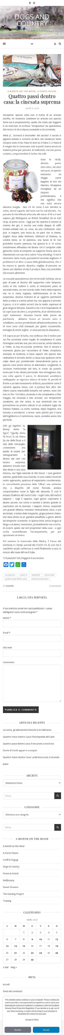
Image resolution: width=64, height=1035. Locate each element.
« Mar (6, 967)
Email (6, 632)
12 (56, 939)
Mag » (14, 967)
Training (7, 900)
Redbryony (8, 880)
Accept (46, 1030)
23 (32, 952)
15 (23, 946)
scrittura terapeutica (40, 579)
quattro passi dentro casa (16, 579)
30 (32, 959)
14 (15, 946)
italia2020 (36, 575)
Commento (8, 662)
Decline (17, 1030)
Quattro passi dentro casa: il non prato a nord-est (28, 743)
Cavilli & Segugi (10, 859)
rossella (10, 585)
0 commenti (55, 585)
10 (40, 939)
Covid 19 (23, 575)
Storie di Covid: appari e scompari (20, 750)
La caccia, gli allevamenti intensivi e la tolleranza (27, 729)
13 (7, 946)
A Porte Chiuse (47, 91)
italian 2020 (49, 575)
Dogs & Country (11, 866)
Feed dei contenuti (12, 991)
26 (56, 952)
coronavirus (10, 575)
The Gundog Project (13, 893)
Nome (7, 617)
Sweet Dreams (10, 887)
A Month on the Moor (22, 91)
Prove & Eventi (10, 873)
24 (40, 952)
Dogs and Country (32, 20)
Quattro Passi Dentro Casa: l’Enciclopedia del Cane (28, 736)
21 (15, 952)
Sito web (7, 647)
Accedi (6, 984)
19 (56, 946)
